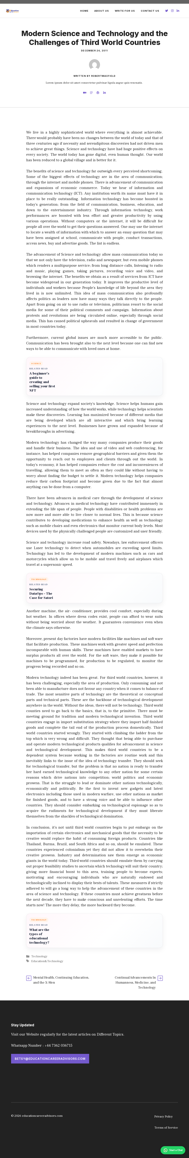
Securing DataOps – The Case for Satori (41, 593)
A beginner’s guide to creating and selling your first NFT (42, 382)
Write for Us (125, 10)
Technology (39, 956)
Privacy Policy (163, 1117)
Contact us (150, 10)
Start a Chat (176, 1150)
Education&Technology (47, 961)
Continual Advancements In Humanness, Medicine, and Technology (135, 982)
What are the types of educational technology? (39, 936)
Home (84, 10)
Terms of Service (166, 1128)
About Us (101, 10)
